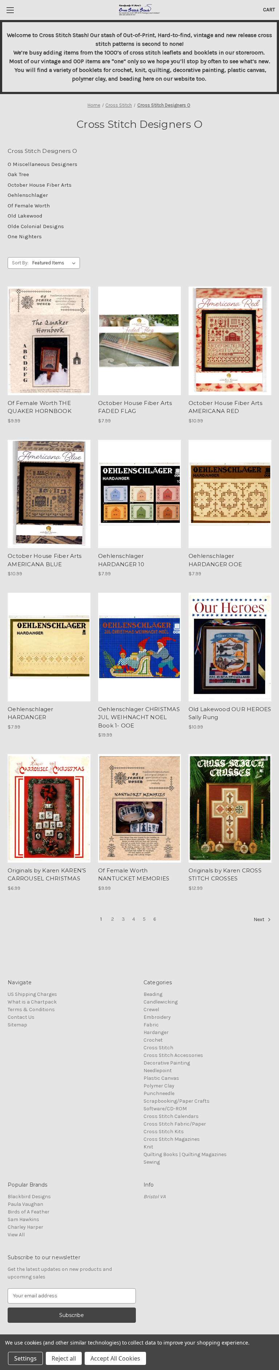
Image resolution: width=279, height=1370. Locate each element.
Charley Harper (25, 1227)
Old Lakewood (25, 215)
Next (260, 919)
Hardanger (156, 1032)
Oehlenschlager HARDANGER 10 (121, 560)
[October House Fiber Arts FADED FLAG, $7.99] (139, 341)
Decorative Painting (166, 1063)
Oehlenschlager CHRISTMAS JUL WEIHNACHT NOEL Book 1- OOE (139, 717)
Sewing (151, 1162)
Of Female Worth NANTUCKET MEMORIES (134, 874)
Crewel (151, 1009)
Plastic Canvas (161, 1078)
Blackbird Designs (29, 1196)
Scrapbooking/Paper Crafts (176, 1101)
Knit (148, 1147)
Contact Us (21, 1017)
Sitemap (17, 1025)
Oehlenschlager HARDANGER (30, 713)
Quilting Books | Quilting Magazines (185, 1154)
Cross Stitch (158, 1048)
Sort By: (20, 263)
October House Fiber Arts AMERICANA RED (225, 407)
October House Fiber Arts (40, 185)
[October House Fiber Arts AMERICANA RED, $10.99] (230, 341)
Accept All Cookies (115, 1358)
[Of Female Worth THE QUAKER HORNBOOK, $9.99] (49, 341)
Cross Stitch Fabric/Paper (174, 1124)
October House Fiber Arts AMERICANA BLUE (44, 560)
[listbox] (55, 263)
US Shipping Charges (32, 994)
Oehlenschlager (28, 195)
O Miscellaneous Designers (42, 164)
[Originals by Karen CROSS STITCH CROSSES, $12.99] (230, 808)
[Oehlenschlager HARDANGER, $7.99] (49, 647)
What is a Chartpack (32, 1002)
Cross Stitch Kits (163, 1131)
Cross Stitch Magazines (171, 1139)
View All (16, 1235)
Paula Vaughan (25, 1204)
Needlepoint (157, 1070)
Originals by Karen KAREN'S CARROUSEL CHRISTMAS (47, 874)
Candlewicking (160, 1002)
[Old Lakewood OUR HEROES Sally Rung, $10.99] (230, 647)
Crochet (153, 1040)
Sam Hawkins (23, 1219)
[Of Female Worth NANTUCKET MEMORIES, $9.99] (139, 808)
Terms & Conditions (31, 1009)
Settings (25, 1358)
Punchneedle (158, 1093)
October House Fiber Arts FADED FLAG (135, 407)
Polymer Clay (158, 1086)
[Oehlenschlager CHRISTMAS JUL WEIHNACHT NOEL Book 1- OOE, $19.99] (139, 647)
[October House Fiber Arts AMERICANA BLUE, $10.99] (49, 494)
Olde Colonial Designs (36, 226)
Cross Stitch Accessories (173, 1055)
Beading (152, 994)
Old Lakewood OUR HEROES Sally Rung (230, 713)
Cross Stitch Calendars (171, 1116)
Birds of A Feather (28, 1212)
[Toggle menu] (10, 10)
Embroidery (157, 1017)
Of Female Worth (29, 205)
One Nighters (25, 236)
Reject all (64, 1358)
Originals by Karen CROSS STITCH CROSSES (225, 874)
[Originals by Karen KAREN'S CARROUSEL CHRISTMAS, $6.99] (49, 808)
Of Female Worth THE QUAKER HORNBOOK (40, 407)
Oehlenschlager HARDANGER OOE (215, 560)
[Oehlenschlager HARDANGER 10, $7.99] (139, 494)
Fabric (151, 1025)
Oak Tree (18, 174)
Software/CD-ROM (165, 1109)
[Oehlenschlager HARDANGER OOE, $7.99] (230, 494)
